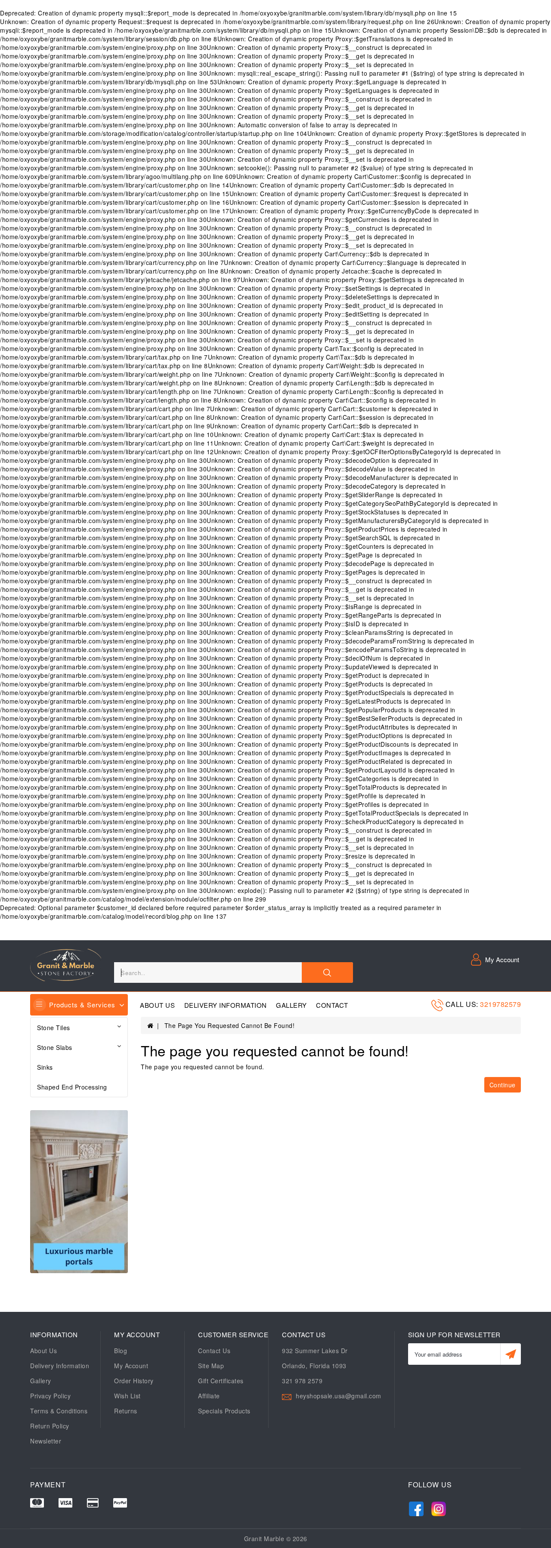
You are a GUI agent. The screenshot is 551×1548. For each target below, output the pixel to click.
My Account (131, 1365)
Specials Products (224, 1410)
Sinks (45, 1067)
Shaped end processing (72, 1087)
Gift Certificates (221, 1380)
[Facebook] (416, 1507)
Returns (125, 1410)
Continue (502, 1084)
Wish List (127, 1395)
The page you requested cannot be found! (229, 1025)
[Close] (327, 972)
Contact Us (214, 1350)
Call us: (463, 1004)
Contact (332, 1005)
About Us (157, 1005)
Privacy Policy (50, 1395)
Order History (134, 1380)
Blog (120, 1350)
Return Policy (49, 1426)
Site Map (211, 1365)
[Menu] (39, 1004)
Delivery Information (225, 1005)
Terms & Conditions (58, 1410)
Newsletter (45, 1441)
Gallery (291, 1005)
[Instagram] (438, 1507)
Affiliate (209, 1395)
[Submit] (511, 1354)
